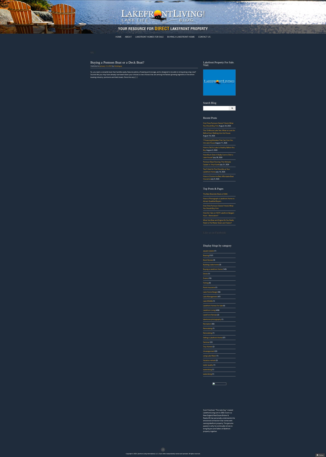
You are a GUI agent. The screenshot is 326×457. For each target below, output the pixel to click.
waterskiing (207, 369)
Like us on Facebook (214, 232)
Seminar (206, 342)
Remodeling (207, 328)
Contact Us (204, 36)
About (128, 36)
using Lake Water (209, 356)
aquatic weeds (208, 251)
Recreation (207, 324)
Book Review (208, 260)
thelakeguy (118, 66)
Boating (206, 255)
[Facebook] (163, 450)
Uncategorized (208, 351)
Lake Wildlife (208, 301)
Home (118, 36)
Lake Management (210, 296)
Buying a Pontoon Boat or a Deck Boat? (117, 62)
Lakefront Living (209, 310)
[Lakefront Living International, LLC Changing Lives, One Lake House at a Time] (163, 16)
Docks (205, 273)
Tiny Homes (207, 346)
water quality (208, 365)
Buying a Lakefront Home (212, 269)
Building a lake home (211, 264)
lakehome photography (212, 319)
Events (205, 278)
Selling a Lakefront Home (212, 337)
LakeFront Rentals (210, 315)
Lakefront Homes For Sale (149, 36)
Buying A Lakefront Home (181, 36)
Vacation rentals (209, 360)
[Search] (232, 108)
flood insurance (209, 287)
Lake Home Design (210, 292)
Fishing (205, 283)
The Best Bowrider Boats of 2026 (215, 194)
